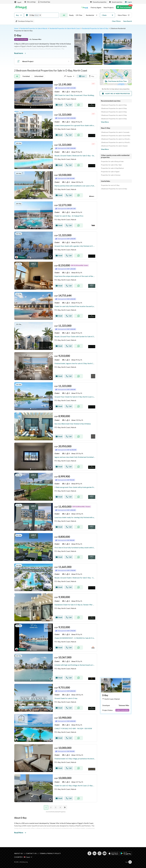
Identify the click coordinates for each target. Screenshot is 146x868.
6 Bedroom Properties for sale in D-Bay (114, 119)
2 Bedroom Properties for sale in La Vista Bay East (116, 139)
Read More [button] (18, 832)
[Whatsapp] (78, 105)
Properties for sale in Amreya (110, 175)
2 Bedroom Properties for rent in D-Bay (114, 189)
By (35, 39)
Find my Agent (96, 7)
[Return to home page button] (21, 7)
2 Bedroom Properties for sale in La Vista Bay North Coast (116, 142)
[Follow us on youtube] (104, 855)
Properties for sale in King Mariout (112, 168)
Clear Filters (116, 21)
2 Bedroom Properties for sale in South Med (115, 135)
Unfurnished (38, 76)
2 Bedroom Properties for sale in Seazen (114, 146)
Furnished (26, 76)
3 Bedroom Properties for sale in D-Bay (114, 108)
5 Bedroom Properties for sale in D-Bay (114, 115)
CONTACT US (31, 853)
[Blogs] (84, 7)
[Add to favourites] (50, 106)
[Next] (65, 807)
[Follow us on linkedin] (94, 855)
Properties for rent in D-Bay (110, 185)
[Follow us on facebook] (89, 855)
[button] (19, 15)
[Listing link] (55, 95)
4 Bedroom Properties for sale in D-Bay (114, 112)
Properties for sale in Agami (110, 171)
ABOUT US (18, 853)
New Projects (109, 7)
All (64, 15)
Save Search (127, 21)
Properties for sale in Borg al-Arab (112, 161)
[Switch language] (18, 2)
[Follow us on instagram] (99, 855)
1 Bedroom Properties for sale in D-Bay (114, 105)
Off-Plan (79, 15)
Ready (71, 15)
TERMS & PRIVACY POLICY (50, 853)
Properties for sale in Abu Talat (111, 165)
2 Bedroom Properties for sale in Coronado (115, 132)
